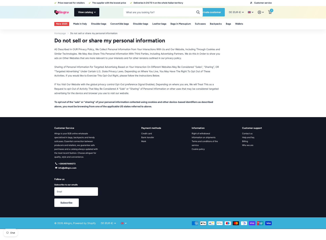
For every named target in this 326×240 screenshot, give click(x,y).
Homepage (60, 33)
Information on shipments (203, 137)
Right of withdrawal (201, 133)
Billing (245, 141)
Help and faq (248, 137)
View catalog (86, 12)
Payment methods (151, 128)
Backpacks (216, 23)
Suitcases (200, 23)
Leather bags (159, 23)
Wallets (239, 23)
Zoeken (198, 12)
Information (198, 128)
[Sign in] (261, 12)
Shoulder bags (98, 23)
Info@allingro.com (67, 168)
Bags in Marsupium (180, 23)
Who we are (247, 145)
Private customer (211, 12)
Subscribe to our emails (66, 184)
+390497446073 (67, 163)
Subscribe (66, 202)
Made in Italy (80, 23)
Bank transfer (147, 137)
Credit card (146, 133)
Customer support (252, 128)
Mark (143, 141)
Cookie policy (198, 149)
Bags (228, 23)
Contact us (247, 133)
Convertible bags (119, 23)
